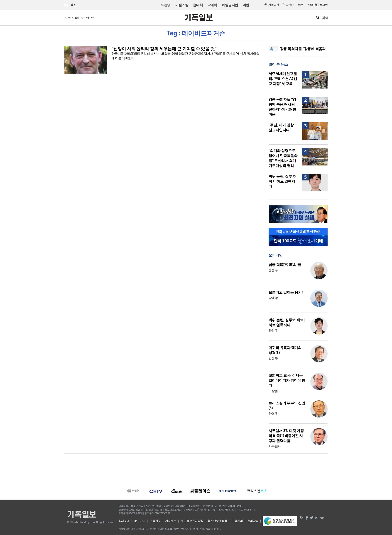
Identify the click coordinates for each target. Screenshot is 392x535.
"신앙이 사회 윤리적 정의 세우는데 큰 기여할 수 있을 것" (164, 49)
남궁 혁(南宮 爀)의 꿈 (285, 264)
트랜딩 (165, 5)
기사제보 (170, 521)
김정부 (273, 358)
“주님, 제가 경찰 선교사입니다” (281, 127)
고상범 (273, 391)
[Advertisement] (196, 468)
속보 (273, 48)
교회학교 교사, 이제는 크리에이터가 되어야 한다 (287, 380)
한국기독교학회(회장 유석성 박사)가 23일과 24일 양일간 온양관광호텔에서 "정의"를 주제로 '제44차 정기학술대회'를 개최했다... (185, 55)
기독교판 (273, 5)
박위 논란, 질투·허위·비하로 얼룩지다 (283, 181)
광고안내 (139, 521)
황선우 (273, 330)
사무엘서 (275, 446)
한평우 (273, 413)
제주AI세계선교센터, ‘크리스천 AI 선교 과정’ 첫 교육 (283, 78)
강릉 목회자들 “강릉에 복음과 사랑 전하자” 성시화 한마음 (282, 107)
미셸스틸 (182, 4)
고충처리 (237, 521)
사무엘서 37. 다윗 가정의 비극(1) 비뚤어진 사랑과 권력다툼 (286, 435)
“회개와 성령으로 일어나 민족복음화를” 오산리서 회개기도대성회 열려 (283, 158)
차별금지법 (230, 4)
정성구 (273, 270)
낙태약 (212, 4)
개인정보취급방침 (192, 521)
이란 (246, 4)
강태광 (273, 298)
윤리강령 (253, 521)
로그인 (324, 5)
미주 (300, 5)
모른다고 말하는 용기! (286, 292)
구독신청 (311, 5)
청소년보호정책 (217, 521)
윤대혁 (198, 4)
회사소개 (124, 521)
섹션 (73, 4)
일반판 (289, 5)
